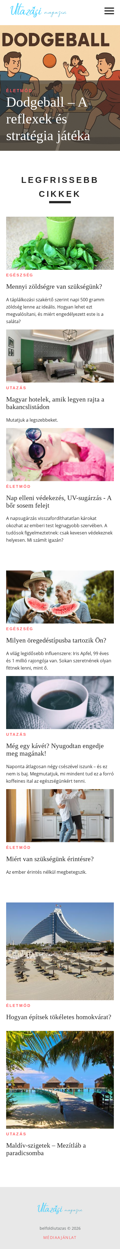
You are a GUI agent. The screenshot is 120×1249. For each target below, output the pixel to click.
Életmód (19, 90)
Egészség (19, 275)
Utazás (16, 388)
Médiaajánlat (60, 1237)
